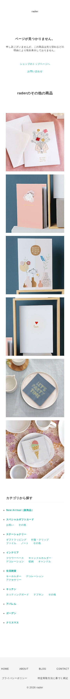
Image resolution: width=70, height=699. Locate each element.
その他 (22, 525)
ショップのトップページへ (35, 64)
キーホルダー (13, 576)
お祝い (10, 525)
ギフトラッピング (16, 539)
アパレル (11, 604)
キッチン (11, 589)
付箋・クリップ (40, 539)
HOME (5, 668)
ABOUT (23, 668)
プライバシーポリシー (14, 678)
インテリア (12, 552)
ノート (25, 543)
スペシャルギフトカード (20, 519)
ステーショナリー (16, 534)
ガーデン (11, 613)
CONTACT (63, 668)
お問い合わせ (35, 71)
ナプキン (39, 594)
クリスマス (12, 622)
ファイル (11, 543)
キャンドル (44, 561)
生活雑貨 (11, 570)
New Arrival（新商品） (20, 510)
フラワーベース (15, 558)
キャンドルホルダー (40, 558)
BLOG (42, 668)
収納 (31, 561)
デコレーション (15, 561)
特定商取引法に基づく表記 (53, 678)
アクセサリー (13, 579)
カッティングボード (17, 594)
